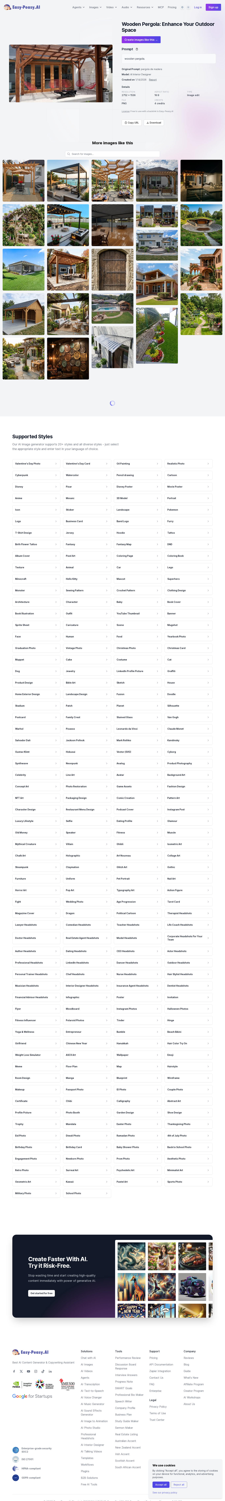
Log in (198, 7)
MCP (161, 7)
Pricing (172, 7)
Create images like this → (141, 39)
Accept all (161, 1484)
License (125, 111)
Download (155, 122)
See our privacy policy (165, 1492)
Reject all (179, 1484)
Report (153, 79)
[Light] (188, 7)
